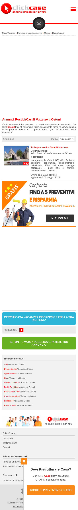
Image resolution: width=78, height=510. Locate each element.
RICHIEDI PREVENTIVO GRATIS (50, 490)
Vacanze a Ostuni (14, 364)
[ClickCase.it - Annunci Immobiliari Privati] (23, 16)
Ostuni (47, 33)
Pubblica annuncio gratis (15, 461)
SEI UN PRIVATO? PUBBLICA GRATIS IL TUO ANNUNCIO (39, 343)
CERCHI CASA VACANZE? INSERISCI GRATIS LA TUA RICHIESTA (39, 318)
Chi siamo (8, 438)
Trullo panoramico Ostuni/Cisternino (49, 147)
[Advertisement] (39, 77)
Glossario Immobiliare (13, 480)
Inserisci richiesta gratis (14, 466)
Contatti (6, 447)
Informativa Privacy (21, 506)
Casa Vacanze (8, 33)
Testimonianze (10, 443)
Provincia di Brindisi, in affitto (29, 33)
